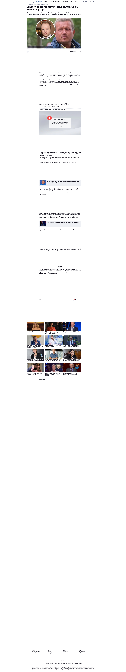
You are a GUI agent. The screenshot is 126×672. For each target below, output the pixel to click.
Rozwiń (59, 266)
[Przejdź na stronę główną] (33, 2)
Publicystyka (57, 1)
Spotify (61, 272)
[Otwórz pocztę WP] (83, 1)
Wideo (76, 1)
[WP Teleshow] (39, 1)
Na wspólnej (49, 651)
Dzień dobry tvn (34, 653)
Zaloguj (90, 1)
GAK (30, 51)
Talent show (51, 1)
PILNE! (40, 79)
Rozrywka (45, 1)
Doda (79, 653)
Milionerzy (64, 652)
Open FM (74, 272)
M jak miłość (49, 653)
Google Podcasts (68, 272)
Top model (64, 653)
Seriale (71, 1)
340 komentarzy (73, 51)
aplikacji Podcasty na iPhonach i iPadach (48, 273)
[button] (86, 1)
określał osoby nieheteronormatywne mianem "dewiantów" (66, 82)
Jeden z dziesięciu (65, 651)
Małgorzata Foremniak (82, 651)
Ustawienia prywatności (78, 663)
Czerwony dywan (65, 1)
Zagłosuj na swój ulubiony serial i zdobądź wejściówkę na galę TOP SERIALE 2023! (60, 79)
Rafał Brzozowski (81, 652)
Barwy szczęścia (50, 652)
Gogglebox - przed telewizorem (36, 651)
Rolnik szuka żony (34, 652)
